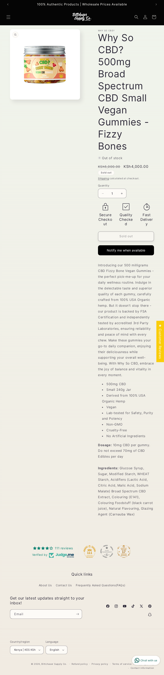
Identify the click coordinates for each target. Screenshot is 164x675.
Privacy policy (100, 664)
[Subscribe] (77, 614)
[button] (8, 17)
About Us (45, 585)
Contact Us (64, 585)
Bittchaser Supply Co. (54, 664)
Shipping (103, 178)
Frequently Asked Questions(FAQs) (100, 585)
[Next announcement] (156, 4)
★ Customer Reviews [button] (160, 341)
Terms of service (122, 664)
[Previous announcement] (7, 4)
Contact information (142, 668)
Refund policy (80, 664)
